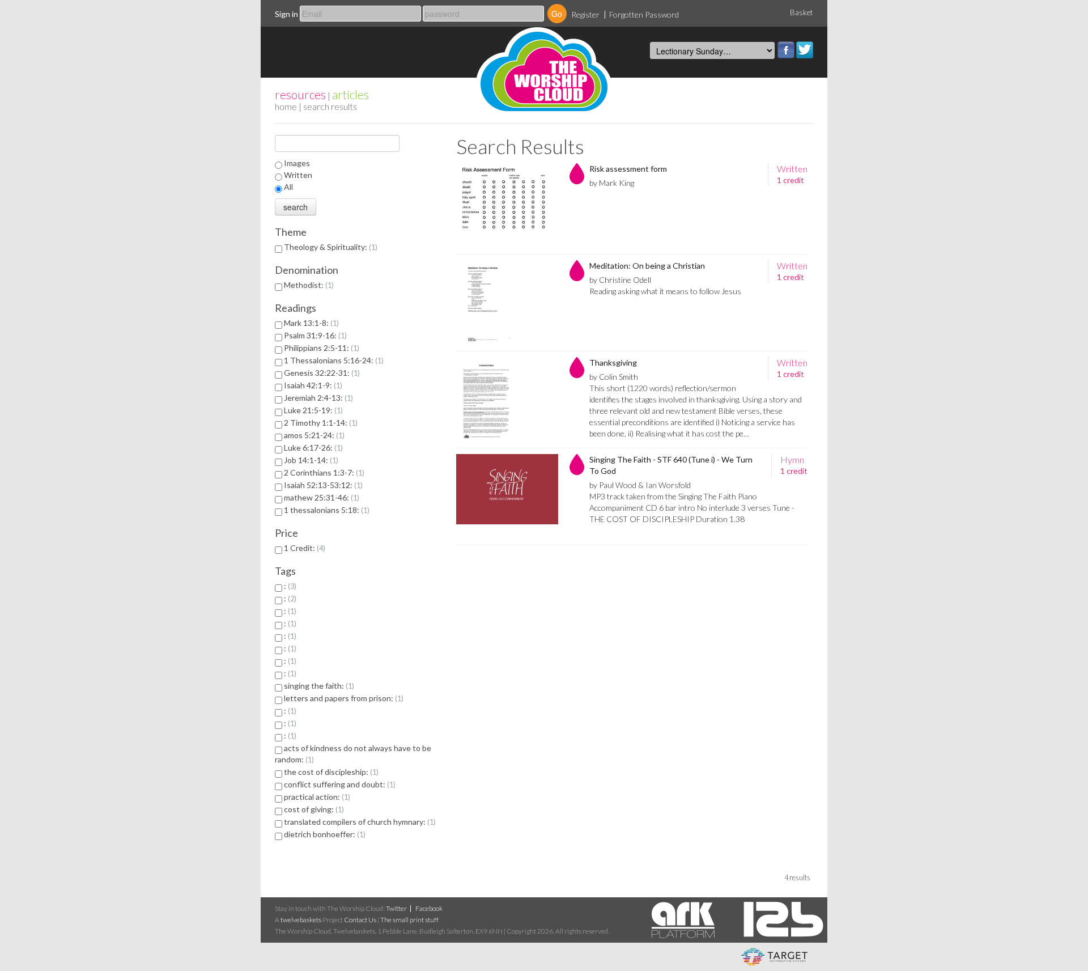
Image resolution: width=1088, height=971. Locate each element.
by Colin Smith (613, 376)
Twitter (804, 49)
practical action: (316, 797)
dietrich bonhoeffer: (323, 834)
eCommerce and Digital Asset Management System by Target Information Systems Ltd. (774, 956)
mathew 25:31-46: (320, 497)
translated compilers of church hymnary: (359, 821)
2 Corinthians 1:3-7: (323, 472)
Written (298, 175)
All (288, 187)
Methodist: (308, 285)
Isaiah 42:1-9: (312, 385)
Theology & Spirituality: (329, 247)
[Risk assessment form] (507, 205)
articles (350, 94)
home (286, 106)
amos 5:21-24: (313, 435)
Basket (801, 12)
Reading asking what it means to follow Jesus (665, 291)
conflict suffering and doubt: (338, 784)
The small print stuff (409, 919)
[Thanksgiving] (507, 399)
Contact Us (360, 919)
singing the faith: (318, 685)
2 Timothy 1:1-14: (319, 422)
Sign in (286, 14)
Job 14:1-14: (310, 460)
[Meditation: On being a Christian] (507, 302)
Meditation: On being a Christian (647, 265)
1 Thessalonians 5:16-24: (332, 360)
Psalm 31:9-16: (314, 335)
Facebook (785, 49)
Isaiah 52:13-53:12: (322, 485)
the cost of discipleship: (330, 772)
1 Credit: (303, 548)
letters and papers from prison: (342, 698)
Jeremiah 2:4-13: (317, 397)
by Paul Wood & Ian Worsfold (640, 485)
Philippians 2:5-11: (320, 348)
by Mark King (611, 183)
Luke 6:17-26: (312, 447)
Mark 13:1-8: (310, 323)
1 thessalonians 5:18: (325, 510)
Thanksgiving (613, 362)
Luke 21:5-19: (312, 410)
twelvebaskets (300, 919)
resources (300, 94)
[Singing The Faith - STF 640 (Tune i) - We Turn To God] (507, 496)
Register (585, 14)
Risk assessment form (628, 168)
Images (297, 163)
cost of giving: (313, 809)
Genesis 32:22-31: (321, 373)
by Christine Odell (620, 280)
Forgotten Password (644, 14)
